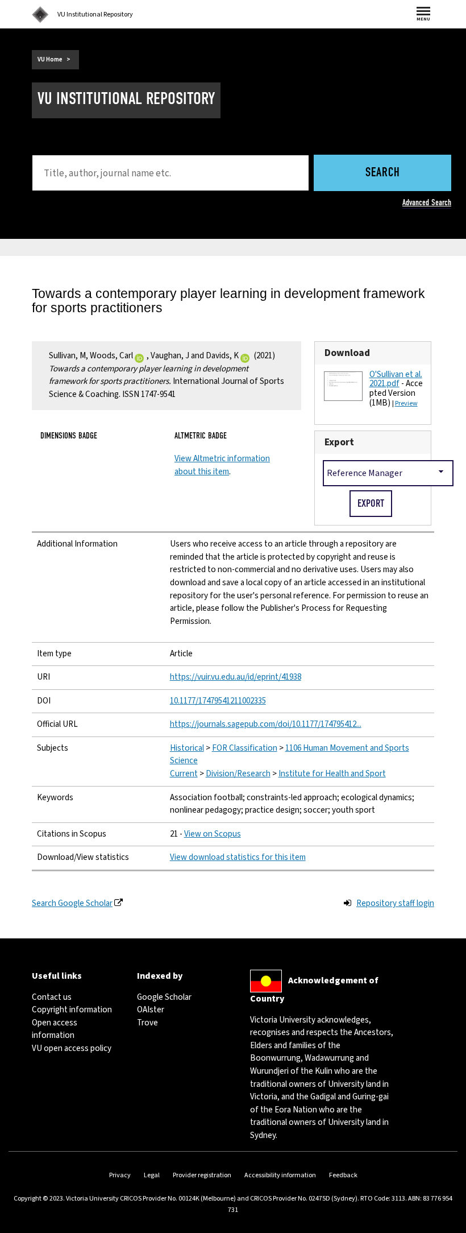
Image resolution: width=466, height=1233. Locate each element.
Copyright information (72, 1010)
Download (347, 353)
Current (184, 774)
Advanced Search (426, 202)
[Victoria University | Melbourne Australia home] (40, 14)
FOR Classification (244, 748)
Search (382, 173)
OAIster (150, 1010)
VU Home (50, 59)
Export (339, 442)
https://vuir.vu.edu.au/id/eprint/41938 (235, 677)
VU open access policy (71, 1048)
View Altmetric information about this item (222, 465)
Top (445, 1224)
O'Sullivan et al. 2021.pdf (395, 379)
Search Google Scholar (72, 903)
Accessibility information (280, 1175)
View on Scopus (212, 834)
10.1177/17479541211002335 (218, 701)
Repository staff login (395, 903)
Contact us (52, 997)
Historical (187, 748)
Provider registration (202, 1175)
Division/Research (238, 774)
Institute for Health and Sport (332, 774)
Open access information (54, 1029)
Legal (152, 1175)
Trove (147, 1023)
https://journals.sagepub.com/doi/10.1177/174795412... (265, 724)
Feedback (343, 1175)
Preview (406, 403)
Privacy (120, 1175)
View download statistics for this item (238, 857)
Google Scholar (164, 997)
